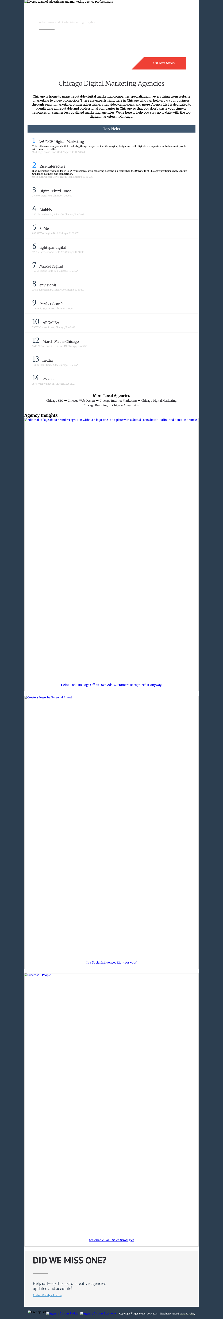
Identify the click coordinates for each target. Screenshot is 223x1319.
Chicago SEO (54, 401)
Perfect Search (52, 304)
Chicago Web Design (81, 401)
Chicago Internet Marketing (118, 401)
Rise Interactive (53, 166)
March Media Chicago (61, 341)
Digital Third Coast (55, 191)
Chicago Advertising (125, 405)
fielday (48, 360)
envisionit (48, 285)
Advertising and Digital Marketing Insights (67, 22)
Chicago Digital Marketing (159, 401)
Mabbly (46, 210)
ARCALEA (51, 323)
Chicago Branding (96, 405)
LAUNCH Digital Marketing (61, 142)
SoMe (44, 229)
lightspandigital (53, 247)
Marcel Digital (51, 266)
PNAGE (49, 379)
